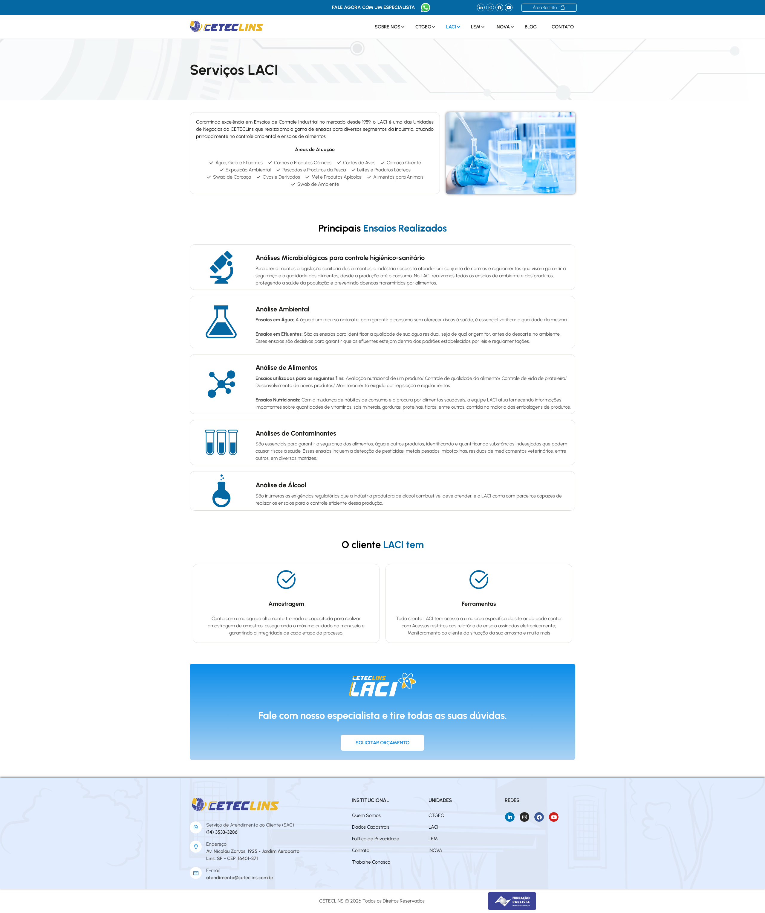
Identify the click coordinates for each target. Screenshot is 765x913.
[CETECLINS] (236, 804)
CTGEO (423, 27)
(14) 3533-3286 (222, 832)
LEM (476, 27)
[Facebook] (499, 7)
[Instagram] (490, 7)
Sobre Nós (387, 27)
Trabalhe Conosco (371, 862)
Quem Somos (366, 815)
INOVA (502, 27)
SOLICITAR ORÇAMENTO (382, 742)
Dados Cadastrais (370, 827)
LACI (451, 27)
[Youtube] (508, 7)
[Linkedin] (481, 7)
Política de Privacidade (375, 839)
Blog (531, 27)
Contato (563, 27)
